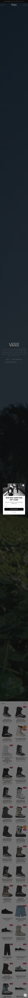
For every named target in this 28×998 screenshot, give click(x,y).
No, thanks (14, 512)
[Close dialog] (23, 485)
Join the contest (14, 509)
